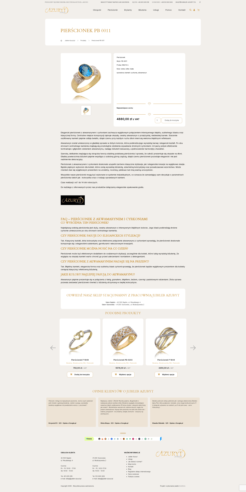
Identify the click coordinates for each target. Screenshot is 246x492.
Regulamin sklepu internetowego (139, 472)
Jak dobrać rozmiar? (135, 462)
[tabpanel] (71, 412)
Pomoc (168, 10)
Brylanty (128, 10)
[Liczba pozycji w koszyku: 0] (198, 10)
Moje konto (132, 464)
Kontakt (181, 10)
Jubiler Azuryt (132, 457)
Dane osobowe (133, 474)
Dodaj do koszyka (172, 120)
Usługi (156, 10)
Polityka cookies (133, 477)
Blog (129, 469)
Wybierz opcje (125, 375)
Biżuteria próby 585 (79, 363)
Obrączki (97, 10)
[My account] (194, 10)
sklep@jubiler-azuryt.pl (186, 2)
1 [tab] (123, 433)
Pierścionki (113, 10)
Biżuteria (142, 10)
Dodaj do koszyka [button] (82, 375)
